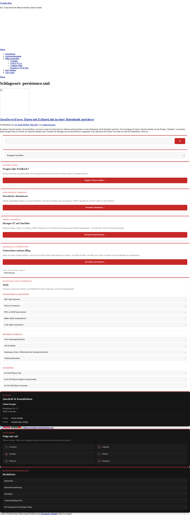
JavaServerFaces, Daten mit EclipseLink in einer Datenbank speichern (47, 119)
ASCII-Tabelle (9, 346)
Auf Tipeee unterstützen (94, 262)
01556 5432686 (17, 418)
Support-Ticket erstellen (94, 180)
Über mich (9, 73)
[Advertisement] (95, 29)
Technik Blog (6, 3)
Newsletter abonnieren (94, 207)
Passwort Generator (12, 306)
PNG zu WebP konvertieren (15, 312)
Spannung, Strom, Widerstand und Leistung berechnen (26, 352)
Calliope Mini (16, 66)
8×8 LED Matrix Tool (12, 373)
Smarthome (10, 54)
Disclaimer (8, 494)
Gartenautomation (13, 56)
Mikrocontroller (12, 59)
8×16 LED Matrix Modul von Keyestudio (20, 379)
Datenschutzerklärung (13, 487)
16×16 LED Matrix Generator (16, 386)
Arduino (14, 61)
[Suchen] (180, 141)
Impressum (8, 481)
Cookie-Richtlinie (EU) (13, 500)
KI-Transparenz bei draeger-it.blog (18, 507)
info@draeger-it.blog (19, 422)
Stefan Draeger (49, 125)
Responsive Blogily (49, 514)
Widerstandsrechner (12, 358)
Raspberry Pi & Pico (19, 68)
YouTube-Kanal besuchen (94, 235)
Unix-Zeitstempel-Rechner (14, 339)
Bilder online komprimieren (15, 318)
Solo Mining (10, 70)
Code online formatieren (13, 325)
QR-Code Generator (12, 299)
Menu (2, 49)
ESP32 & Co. (16, 63)
